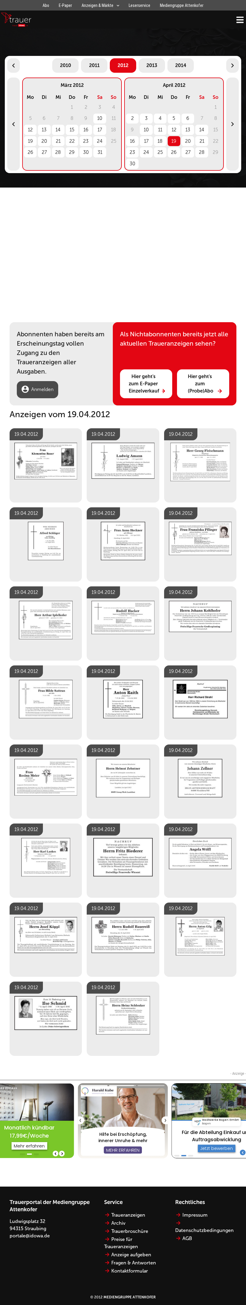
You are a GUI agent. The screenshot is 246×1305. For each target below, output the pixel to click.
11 (160, 129)
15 (72, 129)
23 (85, 141)
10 (99, 118)
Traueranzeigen (128, 1215)
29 (72, 152)
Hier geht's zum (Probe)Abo (200, 383)
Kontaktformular (129, 1270)
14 (58, 129)
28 (58, 152)
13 (44, 129)
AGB (187, 1238)
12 (30, 129)
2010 (65, 65)
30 (86, 152)
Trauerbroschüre (129, 1231)
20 (44, 141)
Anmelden (42, 389)
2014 (180, 65)
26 (30, 152)
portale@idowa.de (30, 1235)
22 (72, 141)
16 (85, 129)
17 (100, 129)
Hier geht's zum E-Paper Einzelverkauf (144, 383)
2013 (151, 65)
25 (160, 152)
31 (100, 152)
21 (58, 141)
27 (44, 152)
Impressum (195, 1215)
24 (100, 141)
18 (160, 141)
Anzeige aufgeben (131, 1254)
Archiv (118, 1223)
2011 (94, 65)
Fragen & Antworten (133, 1262)
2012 (123, 65)
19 (30, 141)
